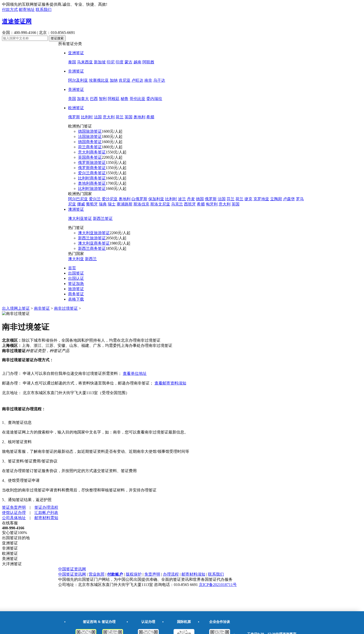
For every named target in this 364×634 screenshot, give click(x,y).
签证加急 (76, 283)
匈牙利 (212, 204)
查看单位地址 (135, 373)
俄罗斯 (74, 117)
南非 (148, 80)
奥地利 (139, 117)
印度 (120, 62)
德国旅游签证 (90, 131)
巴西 (94, 99)
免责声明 (152, 574)
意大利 (109, 117)
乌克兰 (177, 204)
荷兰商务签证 (90, 147)
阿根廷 (114, 99)
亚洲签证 (76, 53)
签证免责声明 (14, 507)
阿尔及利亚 (78, 80)
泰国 (72, 62)
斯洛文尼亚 (160, 204)
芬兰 (230, 199)
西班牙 (190, 204)
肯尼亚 (124, 80)
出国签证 (76, 273)
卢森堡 (289, 199)
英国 (128, 117)
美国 (72, 99)
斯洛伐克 (141, 204)
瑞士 (112, 204)
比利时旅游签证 (92, 188)
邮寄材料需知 (46, 518)
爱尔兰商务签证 (92, 173)
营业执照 (96, 574)
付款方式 (10, 9)
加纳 (114, 80)
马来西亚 (85, 62)
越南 (137, 62)
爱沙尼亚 (110, 199)
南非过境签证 (66, 308)
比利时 (87, 117)
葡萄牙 (92, 204)
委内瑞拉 (154, 99)
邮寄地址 (27, 9)
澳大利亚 (76, 259)
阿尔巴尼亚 (78, 199)
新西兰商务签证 (92, 248)
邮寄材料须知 (193, 574)
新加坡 (100, 62)
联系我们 (44, 9)
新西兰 (91, 259)
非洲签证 (76, 71)
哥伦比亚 (137, 99)
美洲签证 (76, 89)
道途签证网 (17, 21)
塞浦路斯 (124, 204)
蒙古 (128, 62)
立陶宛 (276, 199)
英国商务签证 (90, 157)
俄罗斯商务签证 (92, 168)
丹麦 (191, 199)
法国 (98, 117)
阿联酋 (148, 62)
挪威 (81, 204)
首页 (72, 268)
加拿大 (83, 99)
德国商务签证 (90, 142)
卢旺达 (137, 80)
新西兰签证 (103, 218)
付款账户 (115, 574)
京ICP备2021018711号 (218, 585)
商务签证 (76, 294)
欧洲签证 (76, 108)
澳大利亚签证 (80, 218)
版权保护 (134, 574)
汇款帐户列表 (46, 512)
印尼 (111, 62)
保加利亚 (156, 199)
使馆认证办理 (14, 512)
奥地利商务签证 (92, 183)
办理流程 (171, 574)
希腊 (150, 117)
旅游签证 (76, 289)
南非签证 (42, 308)
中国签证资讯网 (72, 569)
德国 (200, 199)
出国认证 (76, 278)
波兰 (182, 199)
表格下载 (76, 299)
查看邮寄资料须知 (170, 383)
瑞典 (103, 204)
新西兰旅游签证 (92, 238)
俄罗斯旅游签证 (92, 162)
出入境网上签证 (16, 308)
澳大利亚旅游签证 (94, 233)
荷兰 (120, 117)
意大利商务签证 (92, 152)
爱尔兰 (95, 199)
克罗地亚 (261, 199)
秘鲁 (125, 99)
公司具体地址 (14, 518)
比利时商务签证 (92, 178)
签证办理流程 (46, 507)
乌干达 (159, 80)
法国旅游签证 (90, 136)
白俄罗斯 (139, 199)
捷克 (248, 199)
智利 (103, 99)
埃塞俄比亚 (99, 80)
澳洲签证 (76, 209)
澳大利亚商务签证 (94, 243)
